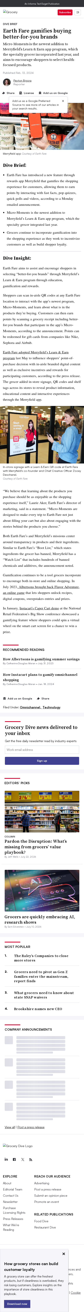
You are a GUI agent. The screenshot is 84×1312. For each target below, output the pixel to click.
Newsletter (10, 1202)
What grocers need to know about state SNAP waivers (44, 995)
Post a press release (31, 1127)
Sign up (42, 760)
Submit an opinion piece (50, 1195)
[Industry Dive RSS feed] (31, 1160)
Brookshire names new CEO (38, 1009)
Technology (51, 707)
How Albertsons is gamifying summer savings (41, 659)
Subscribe (65, 12)
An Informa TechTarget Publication (42, 3)
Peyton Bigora (22, 80)
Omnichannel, (31, 707)
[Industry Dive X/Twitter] (22, 1160)
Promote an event (46, 1202)
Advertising (41, 1183)
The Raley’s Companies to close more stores (41, 958)
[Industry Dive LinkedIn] (6, 1160)
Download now (17, 1303)
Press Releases (13, 1219)
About (7, 1183)
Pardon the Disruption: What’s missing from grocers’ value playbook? (35, 846)
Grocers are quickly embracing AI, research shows (39, 919)
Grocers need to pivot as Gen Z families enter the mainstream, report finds (41, 976)
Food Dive (41, 1221)
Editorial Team (12, 1189)
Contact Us (10, 1195)
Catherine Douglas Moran (20, 663)
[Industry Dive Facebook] (14, 1160)
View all (10, 1127)
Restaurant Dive (45, 1227)
